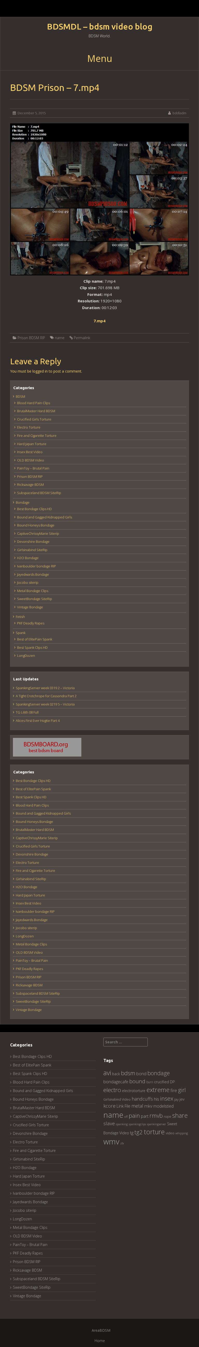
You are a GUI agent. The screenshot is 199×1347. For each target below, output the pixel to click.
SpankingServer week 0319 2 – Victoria (45, 688)
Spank (20, 632)
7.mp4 (99, 320)
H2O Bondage (28, 557)
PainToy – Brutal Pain (33, 468)
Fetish (20, 616)
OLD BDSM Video (30, 460)
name (60, 337)
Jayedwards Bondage (33, 574)
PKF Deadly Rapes (30, 623)
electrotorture (133, 1090)
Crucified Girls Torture (34, 419)
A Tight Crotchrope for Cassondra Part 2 (46, 696)
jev (182, 1099)
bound (137, 1081)
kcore (109, 1105)
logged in (40, 371)
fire (173, 1090)
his (156, 1099)
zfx (122, 1143)
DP (172, 1081)
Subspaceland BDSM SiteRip (39, 492)
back (116, 1073)
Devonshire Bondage (33, 541)
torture (154, 1131)
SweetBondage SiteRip (34, 598)
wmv (111, 1141)
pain (134, 1115)
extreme (157, 1089)
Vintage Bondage (30, 607)
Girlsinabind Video (117, 1099)
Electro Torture (28, 427)
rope (167, 1116)
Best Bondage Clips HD (34, 509)
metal (137, 1106)
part (144, 1116)
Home (100, 1340)
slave (109, 1123)
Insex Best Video (29, 452)
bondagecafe (115, 1082)
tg (131, 1133)
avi (107, 1072)
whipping (181, 1133)
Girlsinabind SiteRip (32, 549)
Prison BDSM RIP (31, 337)
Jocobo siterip (27, 582)
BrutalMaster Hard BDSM (36, 411)
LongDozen (26, 655)
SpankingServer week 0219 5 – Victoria (45, 704)
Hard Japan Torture (31, 443)
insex (166, 1098)
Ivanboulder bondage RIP (36, 566)
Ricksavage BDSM (30, 484)
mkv (148, 1106)
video (170, 1133)
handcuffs (142, 1099)
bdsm (128, 1073)
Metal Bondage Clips (32, 590)
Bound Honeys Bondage (35, 525)
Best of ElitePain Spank (34, 639)
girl (182, 1090)
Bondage (23, 502)
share (180, 1115)
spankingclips (137, 1124)
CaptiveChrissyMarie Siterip (38, 533)
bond (141, 1074)
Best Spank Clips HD (32, 647)
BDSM (20, 396)
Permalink (82, 337)
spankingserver (156, 1124)
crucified (161, 1081)
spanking (122, 1124)
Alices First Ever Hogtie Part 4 (38, 720)
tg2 (138, 1132)
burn (149, 1082)
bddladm (179, 113)
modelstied (163, 1106)
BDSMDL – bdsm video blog (99, 26)
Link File (123, 1106)
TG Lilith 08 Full (27, 712)
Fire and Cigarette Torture (36, 435)
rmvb (156, 1115)
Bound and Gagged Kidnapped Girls (44, 517)
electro (112, 1090)
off (126, 1116)
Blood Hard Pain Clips (33, 403)
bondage (158, 1073)
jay (176, 1099)
